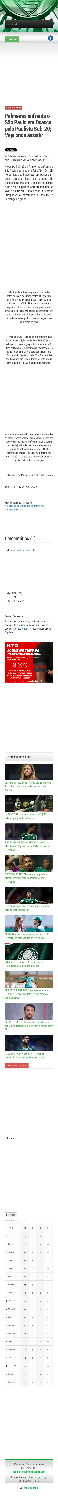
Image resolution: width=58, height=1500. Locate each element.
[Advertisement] (31, 4)
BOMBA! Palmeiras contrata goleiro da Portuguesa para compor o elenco (24, 964)
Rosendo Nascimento (20, 550)
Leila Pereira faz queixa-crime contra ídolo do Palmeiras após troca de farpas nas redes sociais (28, 786)
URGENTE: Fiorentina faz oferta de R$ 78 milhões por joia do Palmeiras (25, 816)
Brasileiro (10, 1214)
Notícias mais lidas (14, 509)
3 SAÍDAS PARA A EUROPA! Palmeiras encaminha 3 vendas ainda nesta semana (25, 1055)
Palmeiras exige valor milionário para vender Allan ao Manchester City (27, 908)
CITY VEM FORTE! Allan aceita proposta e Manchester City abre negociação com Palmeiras (26, 878)
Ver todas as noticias (16, 1065)
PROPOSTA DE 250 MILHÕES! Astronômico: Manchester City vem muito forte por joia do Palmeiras (27, 846)
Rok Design (34, 1477)
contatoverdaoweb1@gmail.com (29, 1471)
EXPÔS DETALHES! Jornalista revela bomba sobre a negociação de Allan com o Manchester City (29, 1026)
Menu (15, 24)
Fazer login (12, 39)
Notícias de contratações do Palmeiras (24, 505)
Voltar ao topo (30, 1487)
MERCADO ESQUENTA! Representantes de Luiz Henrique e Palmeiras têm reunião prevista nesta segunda (29, 994)
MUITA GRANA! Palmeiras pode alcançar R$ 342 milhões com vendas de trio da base (27, 936)
